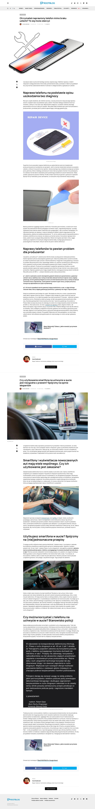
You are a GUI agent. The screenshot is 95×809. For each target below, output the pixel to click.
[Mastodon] (84, 3)
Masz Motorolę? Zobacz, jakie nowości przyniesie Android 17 (60, 327)
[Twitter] (81, 3)
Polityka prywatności (50, 800)
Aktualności (22, 14)
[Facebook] (87, 3)
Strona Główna (35, 798)
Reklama (51, 798)
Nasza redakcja (43, 798)
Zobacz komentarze (51, 367)
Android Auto (45, 518)
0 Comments (47, 24)
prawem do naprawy (51, 305)
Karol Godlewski (36, 359)
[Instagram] (78, 3)
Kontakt (56, 798)
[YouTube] (75, 3)
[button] (8, 3)
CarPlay (54, 518)
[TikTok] (72, 3)
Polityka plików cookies (37, 800)
